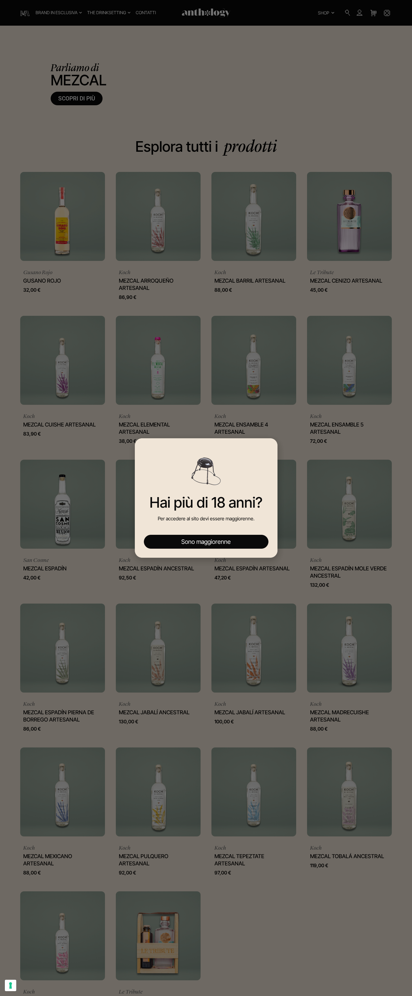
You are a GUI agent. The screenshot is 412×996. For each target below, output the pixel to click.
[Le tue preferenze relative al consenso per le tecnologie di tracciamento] (10, 985)
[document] (206, 498)
